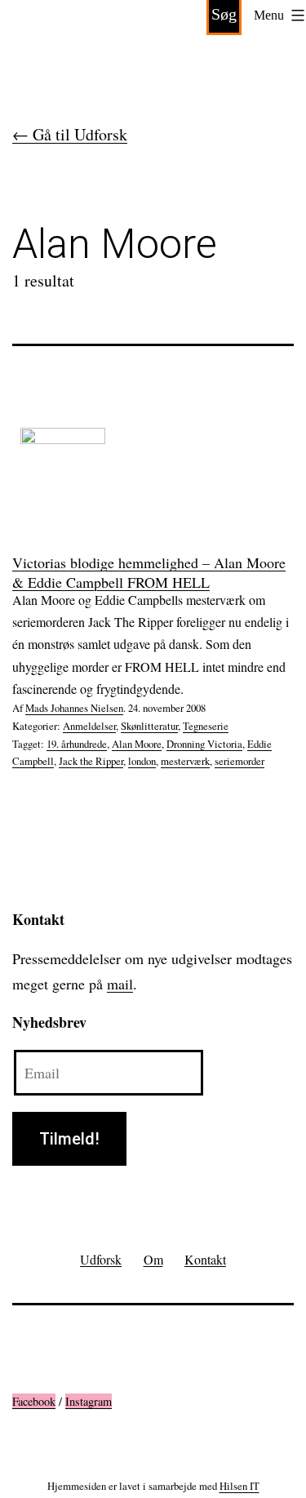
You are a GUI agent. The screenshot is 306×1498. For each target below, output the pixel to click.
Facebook (33, 1401)
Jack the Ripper (91, 760)
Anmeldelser (89, 725)
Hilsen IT (239, 1485)
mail (120, 983)
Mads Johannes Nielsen (74, 707)
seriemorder (239, 760)
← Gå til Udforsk (69, 134)
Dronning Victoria (204, 743)
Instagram (88, 1401)
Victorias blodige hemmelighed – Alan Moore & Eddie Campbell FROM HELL (149, 572)
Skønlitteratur (149, 725)
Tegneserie (205, 725)
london (142, 760)
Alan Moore (137, 743)
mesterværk (185, 760)
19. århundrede (77, 743)
